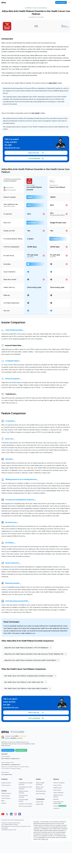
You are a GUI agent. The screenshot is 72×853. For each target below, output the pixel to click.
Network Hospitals (12, 379)
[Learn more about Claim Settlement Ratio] (23, 330)
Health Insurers (57, 787)
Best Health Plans (41, 791)
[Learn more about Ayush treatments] (20, 563)
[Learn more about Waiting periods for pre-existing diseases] (37, 479)
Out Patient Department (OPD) (16, 601)
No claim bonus (11, 522)
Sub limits (9, 459)
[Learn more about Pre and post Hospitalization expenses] (35, 500)
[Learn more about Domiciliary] (14, 543)
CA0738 (5, 828)
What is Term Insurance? (40, 787)
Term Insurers (57, 790)
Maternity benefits (12, 583)
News (3, 800)
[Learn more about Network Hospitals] (20, 379)
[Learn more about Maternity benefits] (20, 583)
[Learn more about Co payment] (15, 421)
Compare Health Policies (23, 800)
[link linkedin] (11, 814)
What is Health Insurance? (40, 783)
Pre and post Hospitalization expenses (19, 500)
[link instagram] (15, 814)
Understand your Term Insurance (25, 787)
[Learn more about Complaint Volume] (20, 361)
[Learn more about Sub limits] (13, 459)
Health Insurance (6, 783)
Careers (59, 806)
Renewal (55, 799)
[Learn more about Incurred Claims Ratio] (22, 345)
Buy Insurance (61, 2)
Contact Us (56, 808)
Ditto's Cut (45, 839)
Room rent (9, 439)
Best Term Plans (40, 793)
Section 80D (39, 801)
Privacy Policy (57, 785)
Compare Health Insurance (36, 8)
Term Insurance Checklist (23, 796)
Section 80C (39, 804)
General (3, 803)
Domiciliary (9, 543)
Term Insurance (5, 785)
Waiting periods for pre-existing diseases (21, 479)
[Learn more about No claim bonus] (17, 522)
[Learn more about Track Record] (16, 394)
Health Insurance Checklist (23, 792)
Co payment (9, 421)
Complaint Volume (12, 361)
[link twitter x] (7, 814)
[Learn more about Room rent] (14, 439)
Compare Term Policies (25, 803)
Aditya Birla (52, 83)
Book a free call (9, 750)
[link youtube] (2, 814)
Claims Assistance (58, 792)
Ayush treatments (12, 563)
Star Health (35, 113)
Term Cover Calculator (25, 806)
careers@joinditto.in (6, 774)
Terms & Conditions (59, 783)
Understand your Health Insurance (25, 783)
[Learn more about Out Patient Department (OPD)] (29, 601)
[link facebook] (19, 814)
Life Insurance (5, 796)
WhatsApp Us (22, 750)
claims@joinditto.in (15, 764)
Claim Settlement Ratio (14, 330)
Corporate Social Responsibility (58, 802)
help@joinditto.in (15, 758)
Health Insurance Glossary (58, 795)
